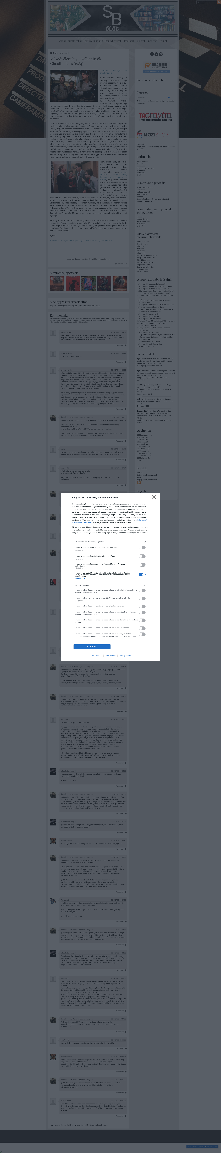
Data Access (110, 656)
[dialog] (110, 576)
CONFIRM (92, 646)
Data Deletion (96, 656)
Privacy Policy (125, 656)
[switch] (142, 547)
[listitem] (110, 541)
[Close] (154, 497)
